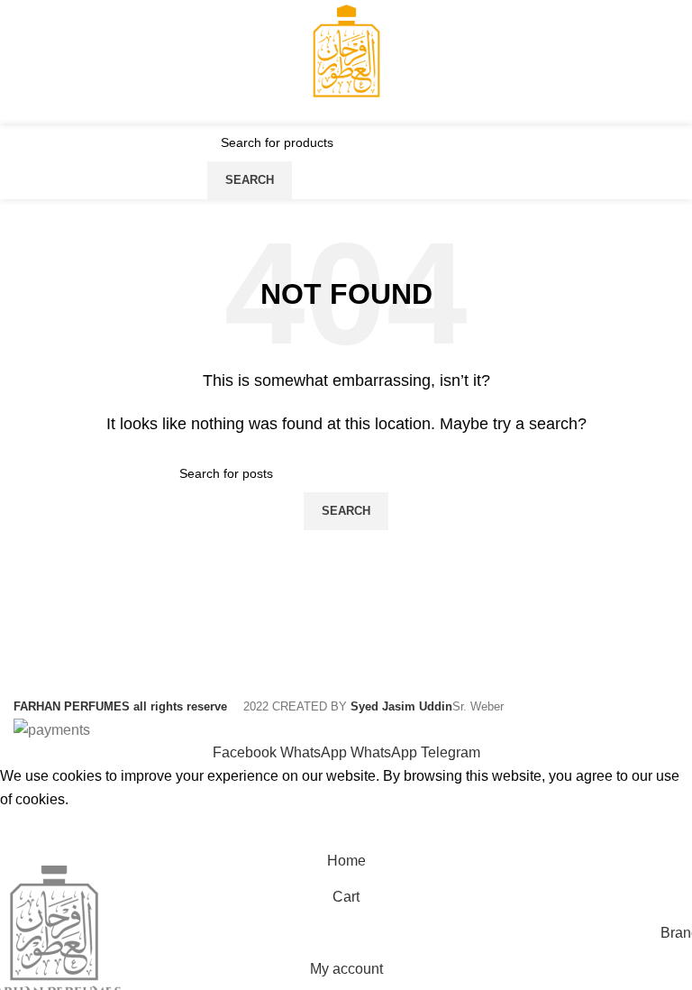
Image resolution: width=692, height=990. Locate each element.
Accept (35, 826)
